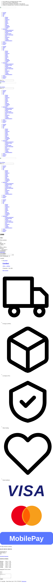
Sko (3, 14)
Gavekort (4, 43)
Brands (4, 44)
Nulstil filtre (2, 252)
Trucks (6, 38)
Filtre (1, 237)
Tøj (3, 16)
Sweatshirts (7, 26)
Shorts (6, 21)
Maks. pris (3, 243)
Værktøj (7, 39)
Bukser (6, 17)
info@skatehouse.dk (4, 555)
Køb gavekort (5, 270)
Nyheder (4, 12)
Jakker (6, 20)
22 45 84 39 (4, 554)
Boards (6, 32)
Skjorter (6, 23)
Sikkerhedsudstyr (8, 40)
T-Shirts (6, 27)
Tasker (4, 41)
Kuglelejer (7, 37)
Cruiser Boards (8, 33)
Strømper (7, 25)
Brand (2, 248)
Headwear (7, 19)
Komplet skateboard (9, 30)
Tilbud (4, 13)
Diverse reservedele (9, 34)
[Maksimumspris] (0, 246)
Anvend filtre (3, 250)
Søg (1, 80)
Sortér (1, 256)
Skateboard (5, 29)
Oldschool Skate (8, 31)
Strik (6, 24)
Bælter (6, 18)
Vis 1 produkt (3, 253)
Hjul (6, 36)
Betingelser (24, 581)
